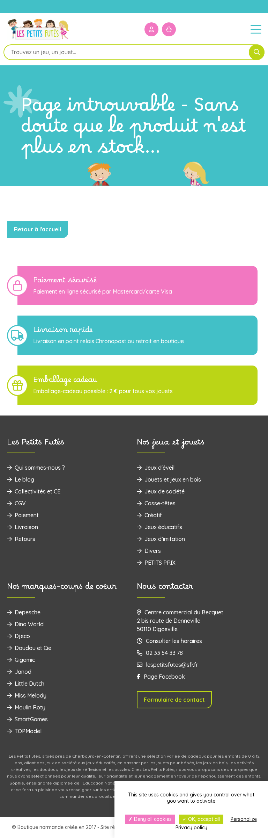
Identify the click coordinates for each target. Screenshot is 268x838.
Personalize (244, 819)
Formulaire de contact (174, 699)
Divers (152, 550)
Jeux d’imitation (164, 538)
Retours (25, 538)
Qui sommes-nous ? (40, 467)
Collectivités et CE (37, 491)
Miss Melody (30, 695)
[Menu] (256, 29)
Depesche (27, 612)
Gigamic (25, 659)
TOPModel (28, 731)
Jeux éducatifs (163, 526)
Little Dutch (29, 683)
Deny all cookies (152, 819)
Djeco (22, 636)
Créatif (153, 515)
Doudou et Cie (33, 647)
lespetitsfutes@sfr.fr (172, 664)
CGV (20, 503)
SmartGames (31, 719)
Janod (23, 671)
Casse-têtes (160, 503)
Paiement (27, 515)
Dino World (29, 624)
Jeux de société (164, 491)
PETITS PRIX (160, 562)
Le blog (24, 479)
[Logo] (38, 39)
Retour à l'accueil (37, 229)
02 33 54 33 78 (164, 652)
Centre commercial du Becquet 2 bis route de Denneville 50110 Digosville (180, 621)
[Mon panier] (169, 29)
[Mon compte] (151, 29)
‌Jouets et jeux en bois (172, 479)
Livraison (26, 526)
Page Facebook (164, 676)
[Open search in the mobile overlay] (134, 52)
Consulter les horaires (174, 640)
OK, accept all (203, 819)
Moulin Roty (30, 707)
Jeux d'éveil (159, 467)
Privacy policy (191, 827)
